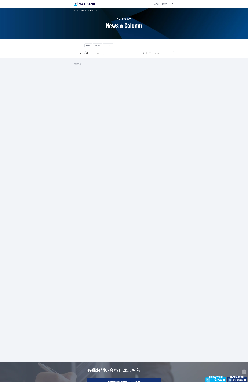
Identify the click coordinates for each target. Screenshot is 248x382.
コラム (172, 4)
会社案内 (156, 4)
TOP (75, 10)
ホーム (148, 4)
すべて (88, 45)
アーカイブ (108, 45)
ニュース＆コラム (83, 10)
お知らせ (97, 45)
